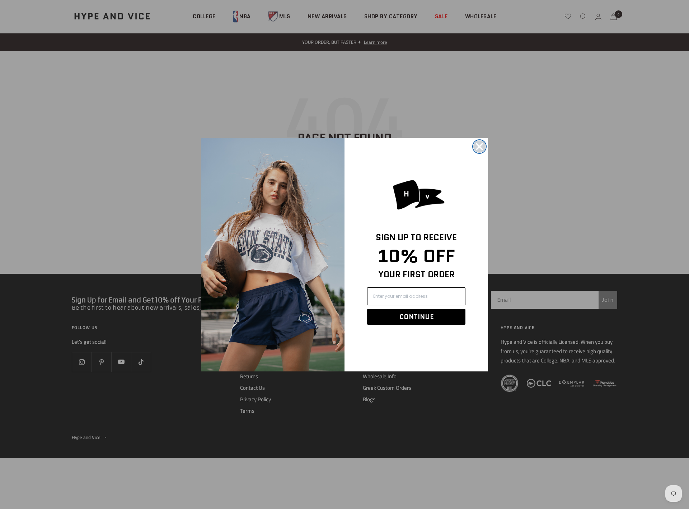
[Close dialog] (479, 146)
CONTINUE (416, 316)
